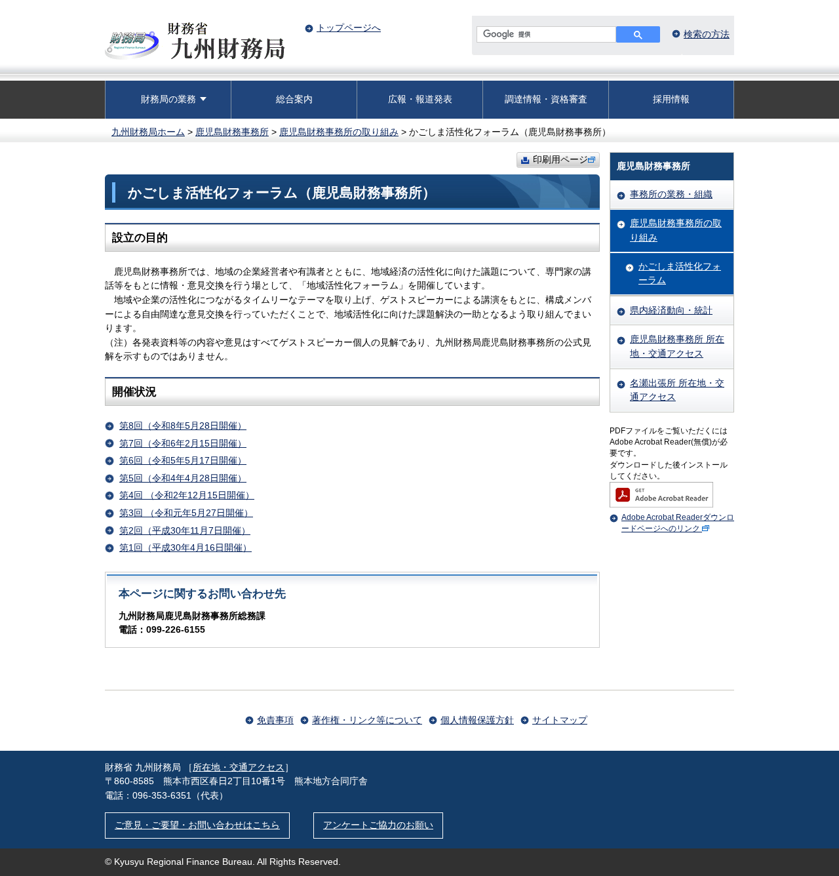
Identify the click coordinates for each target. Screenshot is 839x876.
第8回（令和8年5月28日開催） (182, 425)
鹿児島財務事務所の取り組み (339, 132)
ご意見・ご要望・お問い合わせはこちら (197, 825)
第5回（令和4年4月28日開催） (182, 478)
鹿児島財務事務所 (232, 132)
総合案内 (294, 99)
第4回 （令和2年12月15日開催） (186, 495)
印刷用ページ (560, 159)
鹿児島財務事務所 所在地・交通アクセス (677, 346)
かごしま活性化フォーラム (679, 273)
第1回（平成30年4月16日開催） (185, 547)
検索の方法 (707, 34)
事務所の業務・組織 (671, 194)
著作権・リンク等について (367, 720)
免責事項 (275, 720)
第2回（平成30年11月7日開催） (184, 530)
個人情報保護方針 (477, 720)
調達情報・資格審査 (546, 99)
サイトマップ (559, 720)
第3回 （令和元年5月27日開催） (186, 513)
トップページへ (349, 27)
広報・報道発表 (420, 99)
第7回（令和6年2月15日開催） (182, 443)
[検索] (638, 34)
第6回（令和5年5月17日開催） (182, 460)
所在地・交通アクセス (238, 767)
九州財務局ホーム (148, 132)
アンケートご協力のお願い (378, 825)
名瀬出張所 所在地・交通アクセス (677, 390)
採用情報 (671, 99)
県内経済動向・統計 (671, 310)
